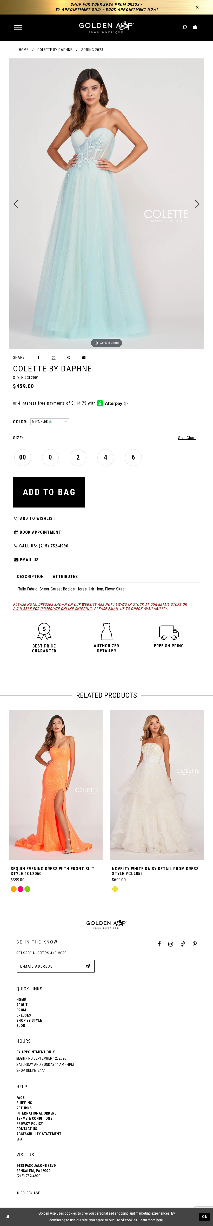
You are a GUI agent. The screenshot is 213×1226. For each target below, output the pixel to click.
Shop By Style (29, 1020)
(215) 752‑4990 (28, 1176)
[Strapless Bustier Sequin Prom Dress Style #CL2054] (157, 785)
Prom (21, 1010)
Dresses (23, 1015)
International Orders (36, 1113)
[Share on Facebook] (38, 357)
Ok (204, 1216)
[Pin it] (69, 357)
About (22, 1005)
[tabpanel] (106, 203)
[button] (18, 27)
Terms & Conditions (34, 1118)
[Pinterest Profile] (195, 944)
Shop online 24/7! (31, 1070)
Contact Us (26, 1129)
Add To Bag (49, 492)
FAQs (20, 1098)
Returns (24, 1108)
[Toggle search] (185, 27)
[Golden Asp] (106, 28)
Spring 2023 (92, 50)
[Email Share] (84, 357)
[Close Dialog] (7, 1216)
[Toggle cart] (195, 27)
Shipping (24, 1103)
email (113, 609)
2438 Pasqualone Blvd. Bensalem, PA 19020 (36, 1168)
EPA (19, 1139)
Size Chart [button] (187, 438)
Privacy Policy (29, 1124)
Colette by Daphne (54, 50)
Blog (20, 1026)
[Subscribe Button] (88, 966)
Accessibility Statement (38, 1134)
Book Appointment (39, 532)
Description (30, 576)
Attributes (65, 576)
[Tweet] (53, 357)
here (159, 1220)
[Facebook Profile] (159, 944)
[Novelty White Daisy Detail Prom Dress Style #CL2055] (56, 785)
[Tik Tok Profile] (182, 944)
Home (24, 50)
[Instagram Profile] (170, 944)
